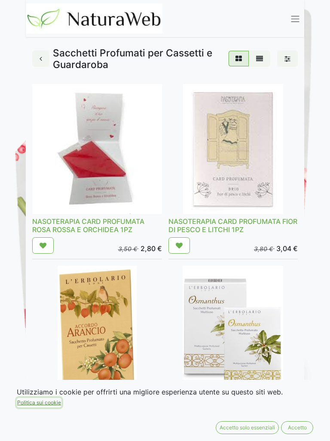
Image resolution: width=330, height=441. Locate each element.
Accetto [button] (297, 427)
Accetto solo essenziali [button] (247, 427)
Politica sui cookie (39, 402)
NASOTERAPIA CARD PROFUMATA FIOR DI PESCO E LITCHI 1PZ (232, 225)
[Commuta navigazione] (295, 18)
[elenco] (259, 58)
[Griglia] (238, 58)
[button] (43, 245)
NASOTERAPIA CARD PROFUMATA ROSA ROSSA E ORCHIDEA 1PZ (88, 225)
